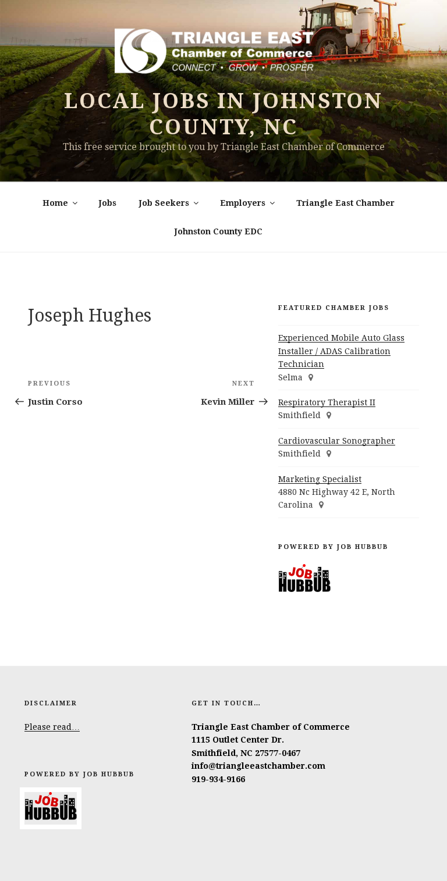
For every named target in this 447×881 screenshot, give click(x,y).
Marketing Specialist (319, 479)
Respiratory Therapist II (326, 402)
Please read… (52, 727)
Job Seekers (164, 203)
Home (55, 203)
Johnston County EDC (218, 231)
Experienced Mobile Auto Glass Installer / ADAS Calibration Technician (341, 351)
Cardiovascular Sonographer (336, 440)
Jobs (107, 203)
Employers (242, 203)
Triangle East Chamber (345, 203)
